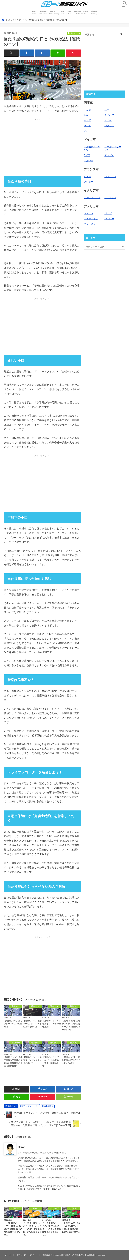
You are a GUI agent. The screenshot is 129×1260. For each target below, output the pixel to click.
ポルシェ (88, 160)
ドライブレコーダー (30, 1106)
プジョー (88, 181)
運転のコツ (54, 13)
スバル (87, 130)
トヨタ (87, 110)
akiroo (21, 1147)
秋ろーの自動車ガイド (76, 1255)
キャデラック (91, 218)
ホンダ (87, 120)
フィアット (110, 197)
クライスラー (91, 224)
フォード (88, 213)
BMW (87, 155)
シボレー (109, 218)
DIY (62, 13)
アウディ (109, 155)
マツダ (87, 125)
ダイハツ (109, 115)
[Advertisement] (42, 147)
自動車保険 (48, 1106)
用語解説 (93, 13)
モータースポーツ (81, 13)
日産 (86, 115)
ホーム (34, 13)
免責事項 (46, 1255)
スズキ (108, 120)
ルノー (87, 176)
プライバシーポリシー (27, 1255)
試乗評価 (43, 13)
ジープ (108, 213)
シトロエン (110, 176)
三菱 (106, 110)
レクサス (109, 125)
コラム (69, 13)
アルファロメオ (92, 197)
